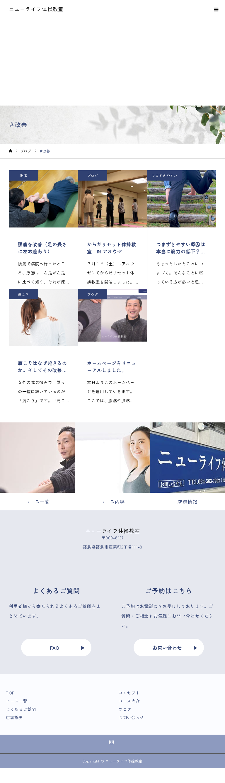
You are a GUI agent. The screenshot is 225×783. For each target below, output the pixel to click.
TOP (10, 693)
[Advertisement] (112, 62)
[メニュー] (216, 9)
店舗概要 (14, 717)
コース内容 (129, 701)
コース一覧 (17, 701)
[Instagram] (112, 742)
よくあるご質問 (21, 709)
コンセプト (129, 693)
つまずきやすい (164, 175)
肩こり (23, 294)
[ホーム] (10, 151)
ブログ (92, 175)
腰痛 (23, 175)
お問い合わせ (167, 647)
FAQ (54, 647)
